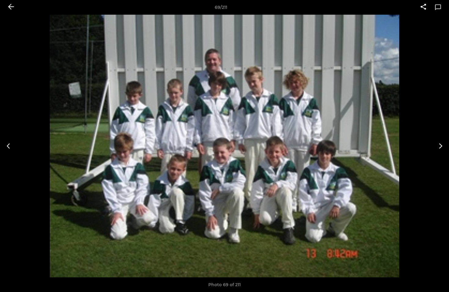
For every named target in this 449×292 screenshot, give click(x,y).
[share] (423, 7)
